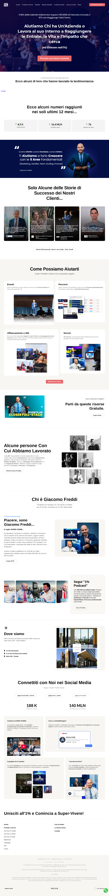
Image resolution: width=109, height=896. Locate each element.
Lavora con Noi (71, 5)
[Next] (42, 406)
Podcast (37, 5)
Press (79, 5)
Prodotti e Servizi (27, 5)
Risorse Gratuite (47, 5)
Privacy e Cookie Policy (59, 862)
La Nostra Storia (59, 5)
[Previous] (7, 406)
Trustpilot (3, 91)
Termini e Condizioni (47, 862)
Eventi (18, 5)
